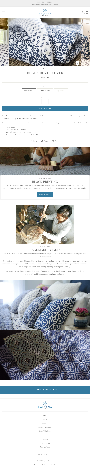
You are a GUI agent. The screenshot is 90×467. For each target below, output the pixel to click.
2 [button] (45, 68)
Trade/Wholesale (45, 431)
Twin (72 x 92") (29, 91)
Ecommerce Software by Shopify (45, 465)
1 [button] (43, 68)
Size (45, 86)
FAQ (45, 415)
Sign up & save (45, 454)
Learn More (45, 194)
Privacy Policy (45, 443)
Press (45, 419)
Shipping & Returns (45, 427)
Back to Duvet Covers (46, 389)
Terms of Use (45, 447)
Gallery (44, 423)
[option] (45, 3)
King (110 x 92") (61, 91)
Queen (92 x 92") (45, 91)
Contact (45, 439)
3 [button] (47, 68)
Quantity (45, 97)
